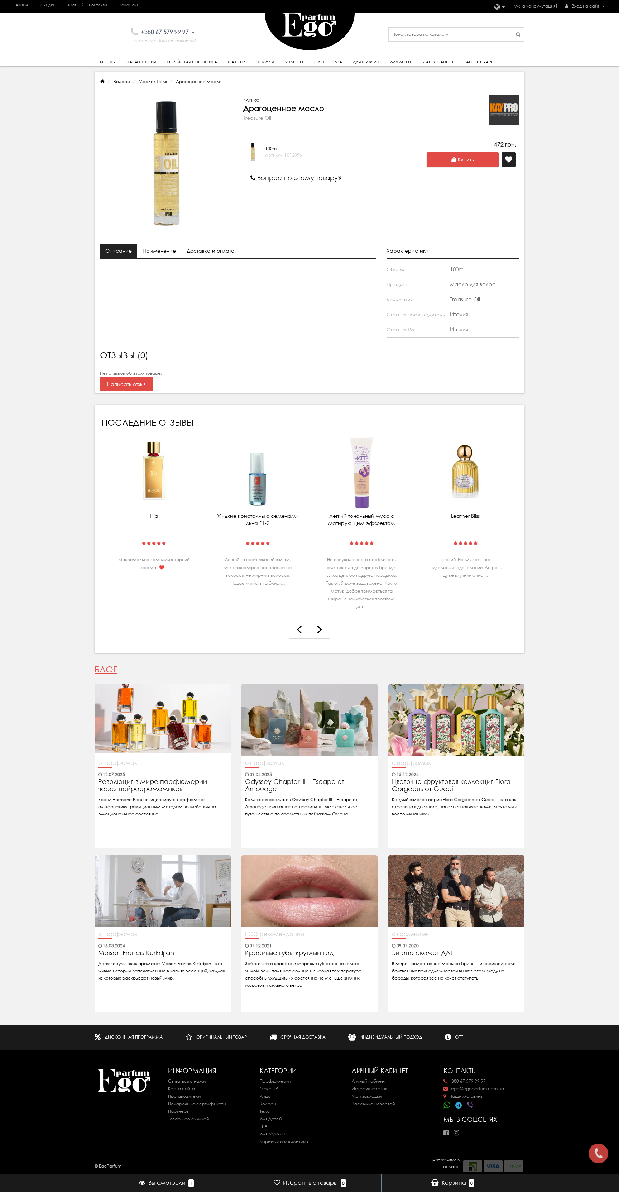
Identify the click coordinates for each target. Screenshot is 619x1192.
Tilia (153, 516)
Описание (118, 250)
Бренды (108, 62)
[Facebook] (447, 1131)
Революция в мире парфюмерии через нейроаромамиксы (152, 785)
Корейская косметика (192, 62)
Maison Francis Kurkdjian (136, 953)
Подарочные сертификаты (197, 1104)
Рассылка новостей (373, 1104)
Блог (72, 5)
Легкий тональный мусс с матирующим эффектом (361, 519)
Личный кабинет (369, 1081)
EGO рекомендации (274, 934)
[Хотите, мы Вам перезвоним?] (598, 1153)
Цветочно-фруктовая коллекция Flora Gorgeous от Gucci (451, 785)
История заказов (369, 1089)
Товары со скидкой (188, 1119)
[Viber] (470, 1105)
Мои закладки (367, 1096)
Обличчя (265, 62)
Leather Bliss (465, 516)
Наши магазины (465, 1096)
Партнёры (178, 1111)
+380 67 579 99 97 (467, 1081)
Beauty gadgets (438, 62)
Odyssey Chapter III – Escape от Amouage (294, 785)
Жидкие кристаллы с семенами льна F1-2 (258, 519)
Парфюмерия (141, 62)
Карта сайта (181, 1089)
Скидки (48, 5)
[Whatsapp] (447, 1104)
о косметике (410, 934)
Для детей (400, 62)
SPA (338, 62)
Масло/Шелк (153, 81)
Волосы (293, 62)
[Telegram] (458, 1105)
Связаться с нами (187, 1081)
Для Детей (271, 1119)
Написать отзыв (126, 384)
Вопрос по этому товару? (298, 177)
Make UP (269, 1089)
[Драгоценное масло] (166, 163)
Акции (21, 5)
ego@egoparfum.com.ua (477, 1089)
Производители (184, 1096)
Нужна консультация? (535, 6)
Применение (159, 250)
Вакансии (129, 5)
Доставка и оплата (211, 250)
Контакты (98, 5)
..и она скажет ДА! (422, 953)
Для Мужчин (366, 62)
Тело (319, 62)
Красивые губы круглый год (289, 953)
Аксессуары (480, 62)
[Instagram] (458, 1131)
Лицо (265, 1096)
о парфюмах (117, 763)
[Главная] (102, 81)
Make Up (236, 62)
